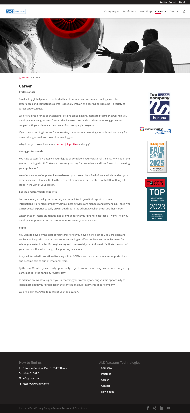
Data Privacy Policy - (40, 408)
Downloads (107, 391)
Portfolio (128, 11)
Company (110, 11)
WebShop (146, 11)
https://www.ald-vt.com (36, 383)
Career (159, 11)
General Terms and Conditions (69, 408)
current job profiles (67, 144)
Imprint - (24, 408)
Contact (175, 11)
